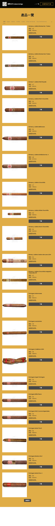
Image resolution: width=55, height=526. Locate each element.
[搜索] (38, 4)
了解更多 (17, 517)
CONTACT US (46, 4)
